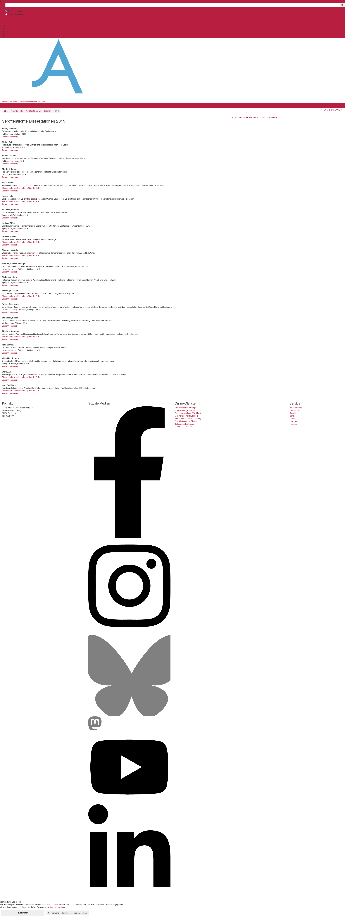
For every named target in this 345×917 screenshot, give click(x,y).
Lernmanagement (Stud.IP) (186, 415)
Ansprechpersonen (13, 31)
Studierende (10, 23)
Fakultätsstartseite (13, 34)
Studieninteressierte (13, 20)
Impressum (294, 423)
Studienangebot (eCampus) (186, 407)
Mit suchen (15, 11)
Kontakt (292, 413)
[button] (5, 104)
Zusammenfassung (10, 136)
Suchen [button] (327, 109)
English (338, 109)
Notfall (292, 415)
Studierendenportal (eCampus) (188, 418)
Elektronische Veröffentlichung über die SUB (20, 188)
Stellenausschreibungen (185, 423)
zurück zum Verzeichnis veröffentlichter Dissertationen (255, 117)
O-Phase (9, 36)
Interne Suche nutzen (16, 14)
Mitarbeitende (11, 28)
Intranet (292, 418)
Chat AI (178, 421)
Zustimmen (23, 912)
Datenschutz (294, 410)
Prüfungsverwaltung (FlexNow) (188, 413)
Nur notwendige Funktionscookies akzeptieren (67, 912)
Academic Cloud (189, 421)
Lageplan (293, 421)
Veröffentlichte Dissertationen (38, 110)
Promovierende (11, 25)
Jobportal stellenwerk (184, 426)
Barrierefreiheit (295, 407)
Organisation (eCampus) (185, 410)
